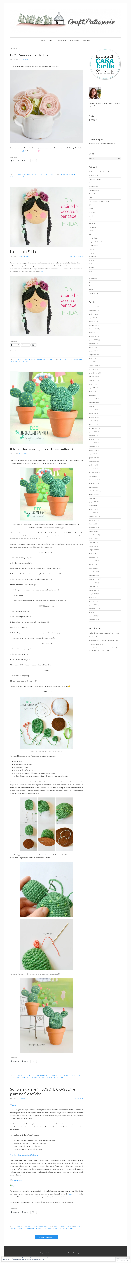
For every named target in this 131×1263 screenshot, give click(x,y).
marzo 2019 (92, 362)
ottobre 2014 (93, 531)
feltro (62, 175)
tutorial (49, 175)
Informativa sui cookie (39, 1259)
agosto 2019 (93, 347)
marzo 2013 (92, 601)
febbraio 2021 (93, 325)
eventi (91, 216)
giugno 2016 (92, 458)
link (23, 151)
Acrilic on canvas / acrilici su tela (99, 172)
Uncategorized (76, 1075)
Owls (90, 264)
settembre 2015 (94, 491)
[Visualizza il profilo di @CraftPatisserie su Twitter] (92, 120)
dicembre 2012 (93, 608)
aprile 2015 (92, 509)
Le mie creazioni (94, 245)
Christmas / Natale (95, 179)
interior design (93, 238)
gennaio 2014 (93, 564)
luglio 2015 (92, 498)
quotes (51, 1228)
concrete (78, 1226)
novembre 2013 (94, 572)
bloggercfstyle (24, 359)
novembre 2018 (94, 373)
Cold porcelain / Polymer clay (98, 183)
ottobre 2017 (93, 402)
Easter (91, 208)
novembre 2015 (94, 483)
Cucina (91, 197)
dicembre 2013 (93, 568)
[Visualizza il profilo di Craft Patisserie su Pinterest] (96, 120)
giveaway (92, 223)
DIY (32, 175)
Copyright (86, 40)
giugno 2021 (92, 321)
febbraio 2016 (93, 472)
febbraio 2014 (93, 561)
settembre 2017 (94, 406)
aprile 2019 (92, 358)
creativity (74, 359)
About (51, 40)
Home (43, 40)
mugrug (91, 253)
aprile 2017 (92, 421)
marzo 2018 (92, 395)
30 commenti (79, 454)
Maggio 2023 (93, 310)
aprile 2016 (92, 465)
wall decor (70, 1228)
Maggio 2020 (93, 336)
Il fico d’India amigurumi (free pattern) (41, 449)
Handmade (41, 175)
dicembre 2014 (93, 524)
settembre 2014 (94, 535)
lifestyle (91, 249)
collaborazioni (24, 175)
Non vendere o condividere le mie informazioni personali (73, 1253)
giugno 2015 (92, 502)
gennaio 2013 (93, 605)
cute (39, 1077)
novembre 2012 (94, 612)
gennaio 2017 (93, 432)
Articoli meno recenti (46, 1237)
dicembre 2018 (93, 369)
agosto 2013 (93, 583)
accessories (64, 359)
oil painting (92, 256)
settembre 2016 (94, 446)
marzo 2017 (92, 424)
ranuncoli (14, 177)
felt (35, 175)
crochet (34, 1077)
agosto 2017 (93, 410)
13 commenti (79, 1099)
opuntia (49, 1077)
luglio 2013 (92, 586)
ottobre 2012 (93, 616)
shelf (57, 1228)
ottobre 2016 (93, 443)
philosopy (38, 1228)
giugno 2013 (92, 590)
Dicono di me (62, 40)
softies (62, 1228)
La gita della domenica (96, 242)
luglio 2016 (92, 454)
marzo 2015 (92, 513)
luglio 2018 (92, 388)
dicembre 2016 (93, 435)
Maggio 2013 (93, 594)
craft (28, 1077)
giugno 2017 (92, 413)
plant (62, 1077)
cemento (70, 1226)
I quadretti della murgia (96, 644)
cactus (56, 1226)
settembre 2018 (94, 380)
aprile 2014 (92, 553)
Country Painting (94, 190)
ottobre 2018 (93, 377)
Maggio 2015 (93, 505)
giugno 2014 (92, 546)
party (90, 275)
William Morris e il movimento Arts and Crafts (103, 640)
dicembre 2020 (94, 329)
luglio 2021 (92, 318)
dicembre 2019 (93, 343)
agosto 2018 (93, 384)
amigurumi (21, 1077)
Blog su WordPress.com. (47, 1253)
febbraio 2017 (93, 428)
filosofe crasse (20, 1228)
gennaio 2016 (93, 476)
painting (91, 267)
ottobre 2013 (93, 575)
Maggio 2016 (93, 461)
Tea (90, 286)
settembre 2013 (94, 579)
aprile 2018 (92, 391)
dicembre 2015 (93, 480)
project (18, 361)
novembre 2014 (94, 527)
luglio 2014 (92, 542)
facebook (72, 1194)
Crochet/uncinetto (26, 1075)
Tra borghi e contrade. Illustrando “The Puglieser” (104, 633)
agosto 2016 (93, 450)
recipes (91, 282)
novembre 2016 (94, 439)
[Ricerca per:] (105, 158)
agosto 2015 (93, 494)
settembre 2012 (94, 619)
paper (91, 271)
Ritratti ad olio (93, 637)
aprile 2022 (92, 314)
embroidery (41, 1075)
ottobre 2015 (93, 487)
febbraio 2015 (93, 516)
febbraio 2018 (93, 399)
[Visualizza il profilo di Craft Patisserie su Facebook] (89, 120)
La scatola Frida (23, 252)
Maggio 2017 (93, 417)
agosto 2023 (93, 307)
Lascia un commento (76, 60)
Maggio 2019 (93, 354)
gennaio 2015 (93, 520)
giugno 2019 (92, 351)
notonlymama (71, 175)
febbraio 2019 (93, 366)
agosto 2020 (93, 332)
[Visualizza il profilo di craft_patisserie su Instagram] (94, 120)
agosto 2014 (93, 539)
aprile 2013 (92, 597)
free (43, 1077)
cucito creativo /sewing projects (99, 201)
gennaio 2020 (93, 340)
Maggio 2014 (93, 550)
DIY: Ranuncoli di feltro (29, 55)
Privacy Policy (74, 40)
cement (63, 1226)
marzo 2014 (92, 557)
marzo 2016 (92, 469)
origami (91, 260)
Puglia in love (93, 278)
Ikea (90, 234)
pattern (56, 1077)
